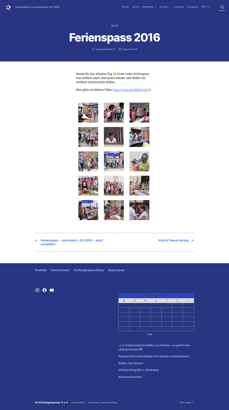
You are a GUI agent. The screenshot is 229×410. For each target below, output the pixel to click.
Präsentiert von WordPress (102, 402)
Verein (135, 6)
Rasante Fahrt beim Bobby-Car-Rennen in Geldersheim (153, 356)
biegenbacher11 (107, 49)
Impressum (116, 270)
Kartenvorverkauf (130, 377)
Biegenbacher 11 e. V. (56, 402)
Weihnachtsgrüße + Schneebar (138, 370)
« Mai (149, 334)
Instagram (193, 6)
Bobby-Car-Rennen (130, 363)
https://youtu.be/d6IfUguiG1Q (132, 90)
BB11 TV (205, 6)
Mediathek (148, 6)
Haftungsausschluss (89, 270)
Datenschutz (60, 270)
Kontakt (163, 6)
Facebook (179, 6)
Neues (125, 6)
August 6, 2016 (130, 49)
